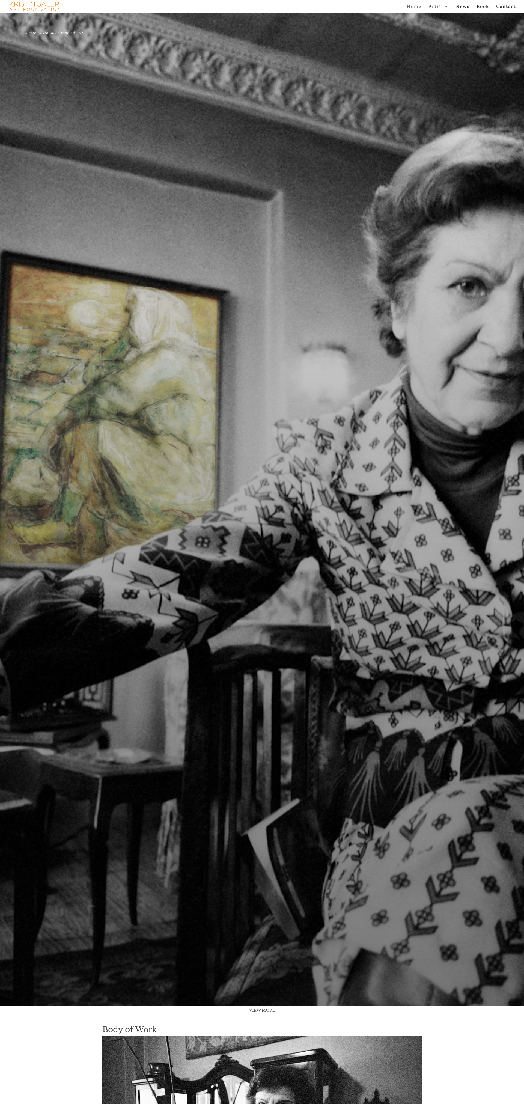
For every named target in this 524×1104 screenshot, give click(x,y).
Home (414, 6)
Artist (436, 6)
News (463, 6)
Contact (506, 6)
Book (483, 6)
